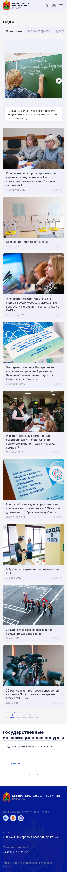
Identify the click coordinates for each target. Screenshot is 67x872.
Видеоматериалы (38, 31)
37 (24, 714)
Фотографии (14, 31)
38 (30, 714)
